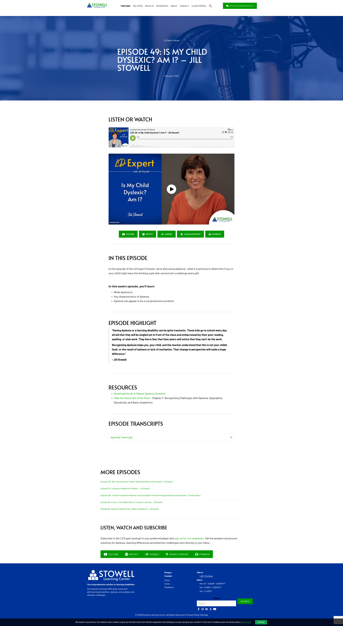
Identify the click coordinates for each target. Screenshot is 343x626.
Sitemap (204, 615)
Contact (168, 576)
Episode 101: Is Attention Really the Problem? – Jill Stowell (124, 488)
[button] (211, 6)
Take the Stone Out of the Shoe (132, 398)
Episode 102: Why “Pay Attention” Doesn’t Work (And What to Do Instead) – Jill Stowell (136, 481)
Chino (167, 580)
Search (217, 598)
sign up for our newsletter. (189, 538)
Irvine (167, 583)
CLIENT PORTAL (198, 6)
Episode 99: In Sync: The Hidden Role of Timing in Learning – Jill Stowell (131, 502)
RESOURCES (162, 6)
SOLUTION (138, 6)
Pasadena (169, 587)
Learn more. (246, 622)
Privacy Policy (192, 615)
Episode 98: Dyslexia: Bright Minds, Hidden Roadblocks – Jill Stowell (129, 509)
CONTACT (184, 6)
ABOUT (174, 6)
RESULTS (149, 6)
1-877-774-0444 (206, 576)
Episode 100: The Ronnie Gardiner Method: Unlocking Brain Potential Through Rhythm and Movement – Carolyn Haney (150, 495)
